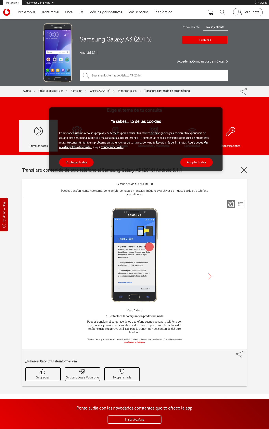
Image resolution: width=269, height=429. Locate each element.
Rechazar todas (76, 162)
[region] (136, 139)
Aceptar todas (196, 162)
